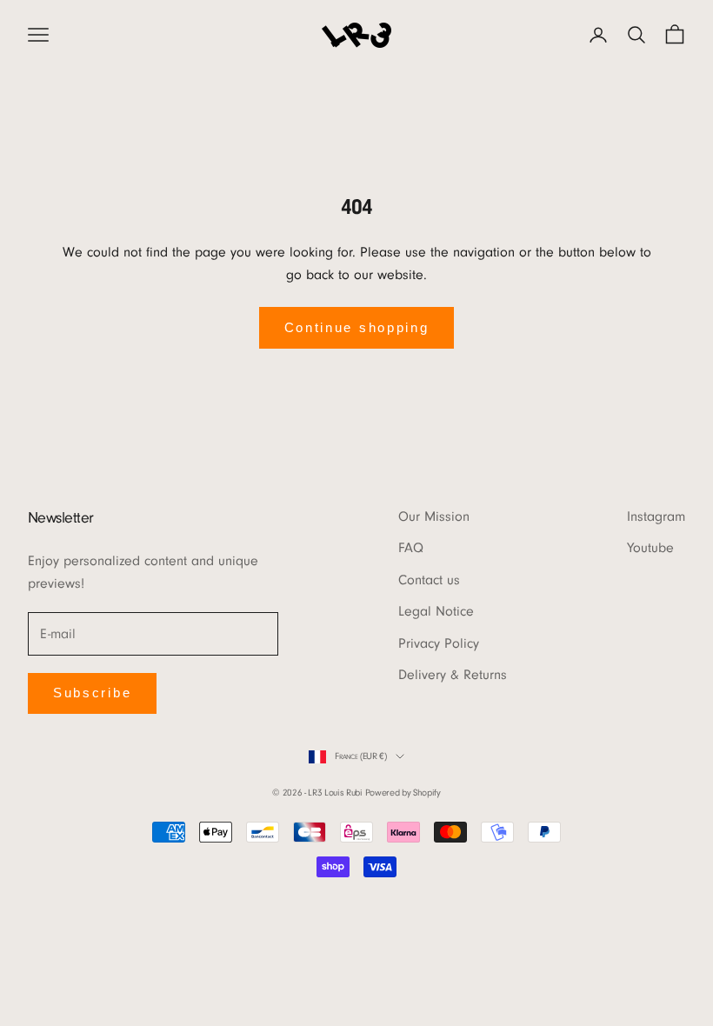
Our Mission (434, 516)
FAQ (410, 548)
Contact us (429, 580)
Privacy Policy (438, 643)
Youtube (650, 548)
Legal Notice (436, 611)
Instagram (656, 516)
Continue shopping (357, 327)
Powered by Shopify (403, 792)
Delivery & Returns (452, 675)
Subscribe (92, 692)
